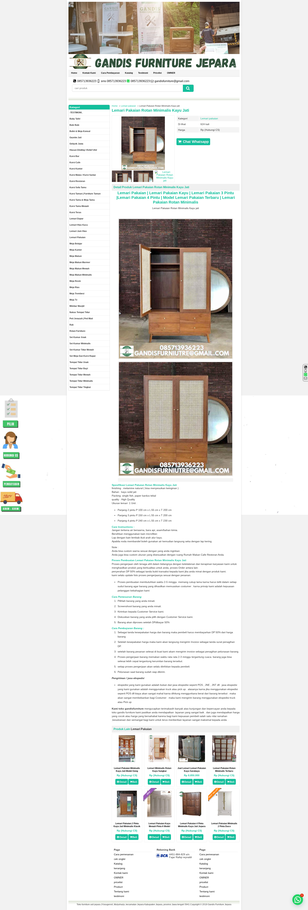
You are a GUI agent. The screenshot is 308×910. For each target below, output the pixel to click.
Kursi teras (75, 212)
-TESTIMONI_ (76, 112)
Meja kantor (76, 250)
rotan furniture (77, 331)
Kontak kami (89, 73)
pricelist (157, 73)
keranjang (119, 868)
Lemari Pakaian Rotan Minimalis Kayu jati (150, 110)
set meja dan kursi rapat (83, 356)
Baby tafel (75, 119)
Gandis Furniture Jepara (219, 904)
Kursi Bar (74, 156)
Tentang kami (121, 891)
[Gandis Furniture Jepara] (154, 68)
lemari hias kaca (79, 225)
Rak (72, 325)
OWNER (171, 73)
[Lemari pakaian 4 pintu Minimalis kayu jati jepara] (191, 816)
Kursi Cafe (75, 162)
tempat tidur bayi (79, 368)
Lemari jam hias (78, 231)
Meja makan (76, 256)
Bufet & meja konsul (80, 131)
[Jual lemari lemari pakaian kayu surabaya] (191, 761)
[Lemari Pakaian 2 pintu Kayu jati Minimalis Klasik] (127, 816)
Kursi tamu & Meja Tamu (82, 200)
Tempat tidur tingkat (80, 387)
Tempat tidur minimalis (81, 381)
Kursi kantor (76, 168)
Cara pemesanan (124, 854)
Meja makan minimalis (81, 275)
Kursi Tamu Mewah (79, 206)
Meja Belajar (76, 243)
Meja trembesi (77, 293)
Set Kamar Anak (78, 337)
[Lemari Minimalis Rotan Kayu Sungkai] (159, 761)
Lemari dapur (76, 218)
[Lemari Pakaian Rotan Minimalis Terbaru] (224, 761)
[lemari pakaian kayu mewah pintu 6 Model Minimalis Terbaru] (159, 816)
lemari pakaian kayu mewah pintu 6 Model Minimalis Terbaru (159, 826)
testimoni (143, 73)
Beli (134, 781)
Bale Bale (74, 125)
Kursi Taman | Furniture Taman (85, 193)
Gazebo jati (75, 137)
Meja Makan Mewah (79, 268)
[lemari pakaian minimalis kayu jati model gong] (127, 761)
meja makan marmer (80, 262)
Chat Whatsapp (195, 142)
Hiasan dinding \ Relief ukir (83, 150)
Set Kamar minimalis (80, 343)
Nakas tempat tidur (80, 312)
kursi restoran (77, 181)
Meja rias (74, 287)
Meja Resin (75, 281)
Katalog (129, 73)
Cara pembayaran (110, 73)
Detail (123, 781)
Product (118, 886)
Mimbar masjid (77, 306)
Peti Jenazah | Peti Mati (81, 318)
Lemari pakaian (128, 106)
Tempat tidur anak (79, 362)
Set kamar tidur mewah (82, 350)
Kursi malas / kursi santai (83, 175)
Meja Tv (73, 300)
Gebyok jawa (76, 144)
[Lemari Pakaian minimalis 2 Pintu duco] (224, 816)
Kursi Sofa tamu (78, 187)
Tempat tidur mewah (80, 374)
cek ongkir (119, 859)
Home (74, 73)
